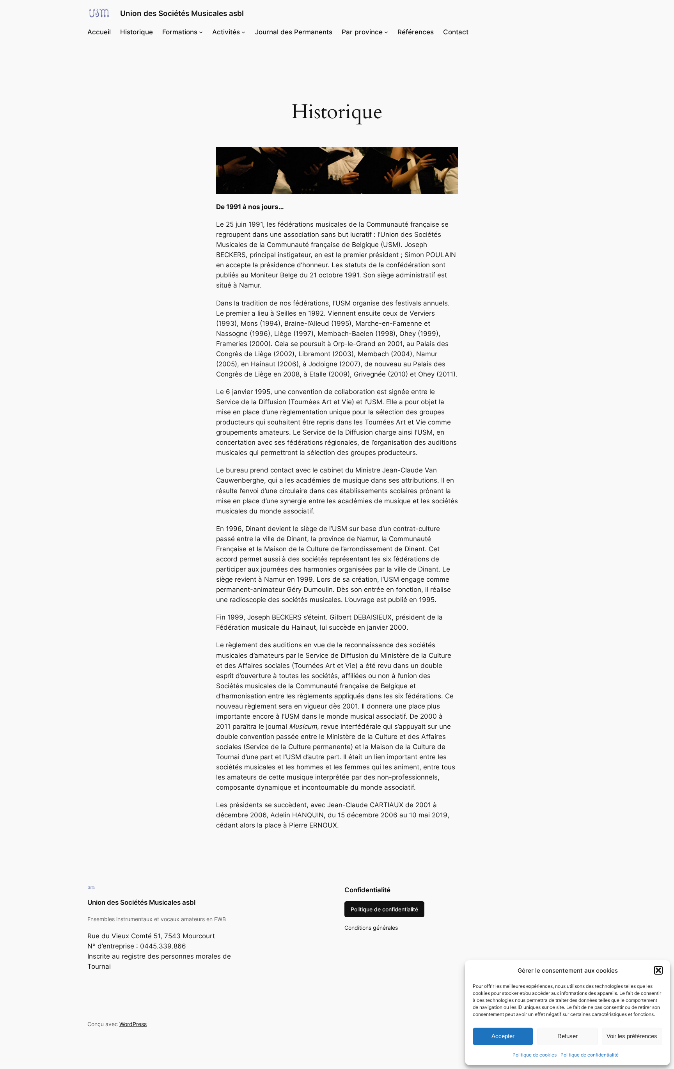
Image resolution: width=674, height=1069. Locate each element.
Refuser (567, 1036)
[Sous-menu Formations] (201, 32)
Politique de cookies (535, 1055)
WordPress (133, 1024)
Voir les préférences (632, 1036)
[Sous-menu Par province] (386, 32)
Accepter (502, 1036)
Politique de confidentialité (589, 1055)
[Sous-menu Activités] (243, 32)
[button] (658, 970)
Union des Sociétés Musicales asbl (182, 13)
